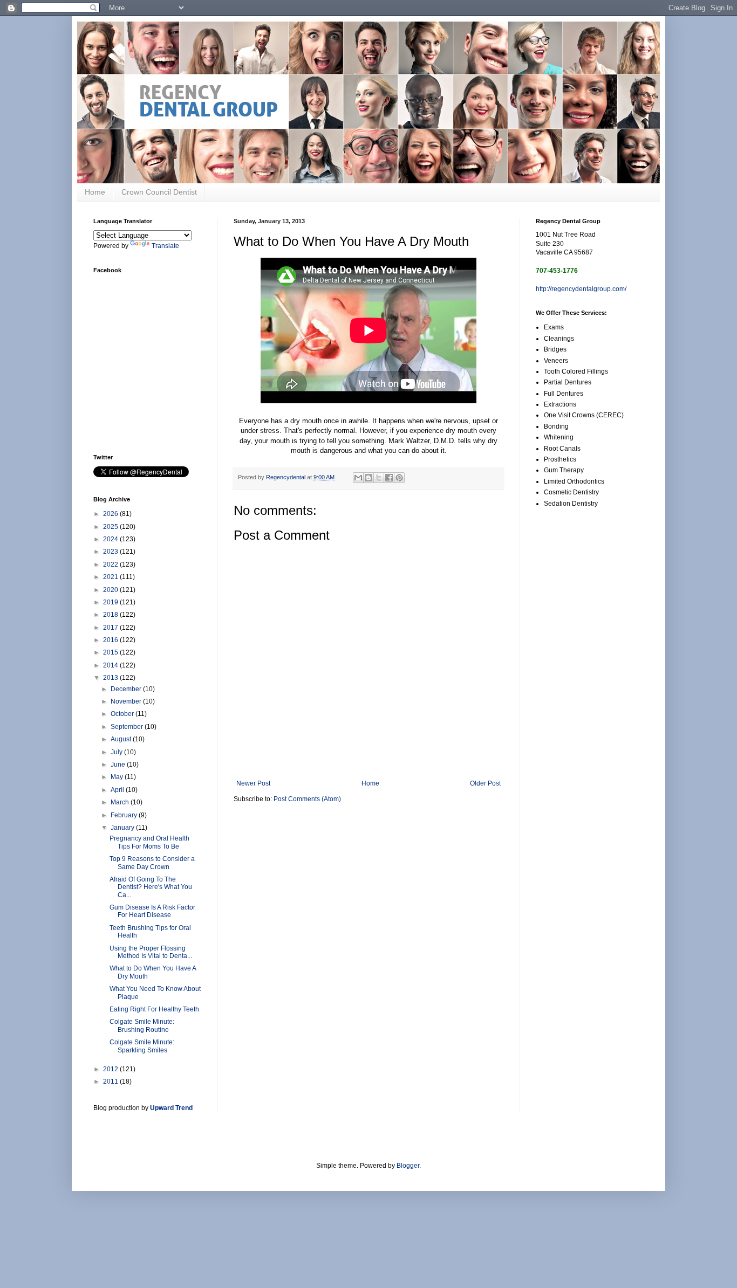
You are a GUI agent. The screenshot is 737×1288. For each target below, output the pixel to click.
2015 (111, 652)
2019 (111, 602)
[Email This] (358, 477)
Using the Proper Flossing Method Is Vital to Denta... (151, 952)
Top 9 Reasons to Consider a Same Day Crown (152, 862)
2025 (111, 527)
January (123, 827)
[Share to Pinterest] (399, 477)
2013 (111, 677)
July (117, 752)
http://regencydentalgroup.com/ (581, 289)
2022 (111, 564)
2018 (111, 614)
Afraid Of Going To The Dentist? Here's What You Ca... (151, 887)
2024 (111, 539)
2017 (111, 627)
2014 (111, 665)
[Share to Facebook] (389, 477)
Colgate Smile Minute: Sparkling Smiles (142, 1045)
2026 (111, 514)
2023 (111, 551)
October (123, 714)
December (127, 689)
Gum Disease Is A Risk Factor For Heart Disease (152, 911)
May (118, 777)
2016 (111, 640)
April (118, 790)
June (119, 764)
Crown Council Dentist (159, 192)
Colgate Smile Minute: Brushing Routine (142, 1025)
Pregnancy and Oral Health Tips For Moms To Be (149, 842)
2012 (111, 1069)
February (125, 815)
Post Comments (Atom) (307, 799)
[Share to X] (378, 477)
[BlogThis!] (368, 477)
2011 (111, 1081)
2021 (111, 577)
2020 (111, 590)
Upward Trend (171, 1108)
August (122, 739)
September (128, 727)
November (127, 701)
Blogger (408, 1165)
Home (95, 192)
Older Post (485, 783)
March (121, 802)
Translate (165, 246)
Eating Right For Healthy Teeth (154, 1009)
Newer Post (253, 783)
